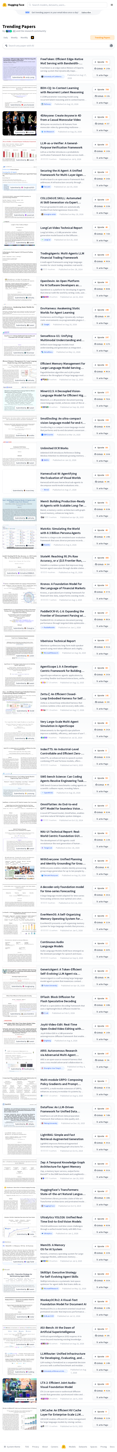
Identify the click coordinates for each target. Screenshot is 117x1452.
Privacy (35, 1446)
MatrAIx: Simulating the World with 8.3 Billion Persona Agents (60, 531)
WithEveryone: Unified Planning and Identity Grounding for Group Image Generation (62, 861)
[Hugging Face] (64, 1447)
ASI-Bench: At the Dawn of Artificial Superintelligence (57, 1330)
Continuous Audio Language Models (52, 944)
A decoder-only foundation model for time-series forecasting (62, 889)
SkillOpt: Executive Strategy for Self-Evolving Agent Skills (59, 1274)
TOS (27, 1446)
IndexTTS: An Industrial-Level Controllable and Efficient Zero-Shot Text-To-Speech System (60, 751)
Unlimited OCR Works (54, 448)
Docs (112, 1446)
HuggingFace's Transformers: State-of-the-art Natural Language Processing (63, 1192)
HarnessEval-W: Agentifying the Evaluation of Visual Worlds (60, 476)
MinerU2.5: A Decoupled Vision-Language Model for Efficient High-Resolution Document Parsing (63, 393)
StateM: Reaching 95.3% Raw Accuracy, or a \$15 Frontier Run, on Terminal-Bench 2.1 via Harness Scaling (63, 558)
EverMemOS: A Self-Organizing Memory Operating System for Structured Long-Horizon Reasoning (60, 916)
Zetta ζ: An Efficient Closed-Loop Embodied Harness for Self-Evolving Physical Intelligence (62, 696)
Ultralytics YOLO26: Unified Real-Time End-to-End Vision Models (61, 1219)
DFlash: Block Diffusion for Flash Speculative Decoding (58, 999)
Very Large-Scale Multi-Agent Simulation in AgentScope (59, 724)
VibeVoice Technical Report (58, 641)
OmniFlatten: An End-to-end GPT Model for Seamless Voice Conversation (60, 806)
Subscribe (86, 12)
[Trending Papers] (32, 37)
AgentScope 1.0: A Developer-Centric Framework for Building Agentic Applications (60, 669)
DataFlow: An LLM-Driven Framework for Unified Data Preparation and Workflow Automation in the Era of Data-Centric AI (60, 1109)
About (45, 1446)
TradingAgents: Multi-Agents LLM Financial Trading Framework (62, 255)
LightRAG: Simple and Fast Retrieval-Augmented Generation (61, 1137)
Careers (54, 1446)
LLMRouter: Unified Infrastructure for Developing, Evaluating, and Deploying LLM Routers (62, 1356)
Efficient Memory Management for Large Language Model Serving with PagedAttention (62, 366)
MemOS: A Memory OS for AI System (52, 1247)
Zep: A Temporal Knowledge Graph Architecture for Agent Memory (62, 1164)
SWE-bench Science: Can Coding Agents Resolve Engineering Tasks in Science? (62, 779)
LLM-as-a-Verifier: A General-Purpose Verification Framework (61, 145)
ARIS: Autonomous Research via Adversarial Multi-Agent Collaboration (58, 1053)
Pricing (104, 1446)
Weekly (14, 37)
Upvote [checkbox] (103, 62)
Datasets (83, 1446)
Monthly (24, 37)
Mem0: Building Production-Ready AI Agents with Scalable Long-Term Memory (63, 503)
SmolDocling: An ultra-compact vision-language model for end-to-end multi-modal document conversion (62, 421)
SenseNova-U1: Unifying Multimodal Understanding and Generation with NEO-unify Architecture (60, 338)
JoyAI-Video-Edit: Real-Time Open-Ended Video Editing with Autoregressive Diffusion (60, 1026)
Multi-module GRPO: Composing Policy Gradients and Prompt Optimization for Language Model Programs (62, 1082)
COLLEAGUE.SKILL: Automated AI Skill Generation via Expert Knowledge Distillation (60, 200)
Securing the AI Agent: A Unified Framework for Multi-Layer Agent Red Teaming (62, 173)
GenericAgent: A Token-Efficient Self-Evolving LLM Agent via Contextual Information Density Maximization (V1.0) (61, 971)
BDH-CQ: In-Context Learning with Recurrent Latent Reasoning (62, 90)
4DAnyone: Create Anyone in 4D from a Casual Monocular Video (60, 118)
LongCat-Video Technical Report (61, 228)
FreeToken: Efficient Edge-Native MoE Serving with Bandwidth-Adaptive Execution (61, 61)
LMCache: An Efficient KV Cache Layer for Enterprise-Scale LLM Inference (60, 1412)
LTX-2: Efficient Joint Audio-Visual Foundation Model (58, 1385)
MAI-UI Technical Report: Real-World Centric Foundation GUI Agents (60, 834)
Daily (6, 37)
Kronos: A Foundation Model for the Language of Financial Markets (62, 586)
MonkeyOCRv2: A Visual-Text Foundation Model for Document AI (63, 1302)
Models (72, 1446)
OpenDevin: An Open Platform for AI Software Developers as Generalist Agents (59, 283)
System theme (13, 1446)
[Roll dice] (111, 45)
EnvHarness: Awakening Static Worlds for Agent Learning (60, 310)
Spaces (93, 1446)
